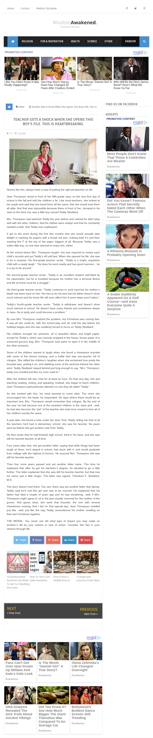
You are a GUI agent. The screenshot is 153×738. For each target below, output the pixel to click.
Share (38, 540)
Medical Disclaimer (46, 8)
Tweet (22, 540)
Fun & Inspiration (51, 41)
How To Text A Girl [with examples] (40, 578)
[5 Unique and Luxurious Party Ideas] (88, 562)
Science (92, 41)
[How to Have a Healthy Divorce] (65, 562)
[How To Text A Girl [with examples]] (41, 562)
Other (108, 41)
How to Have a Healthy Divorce (61, 578)
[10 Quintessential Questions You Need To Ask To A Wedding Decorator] (18, 562)
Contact (25, 8)
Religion (27, 41)
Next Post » (91, 613)
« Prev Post (13, 613)
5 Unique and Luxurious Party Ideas (88, 578)
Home (10, 8)
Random (130, 41)
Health (75, 41)
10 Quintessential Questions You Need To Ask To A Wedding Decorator (18, 582)
